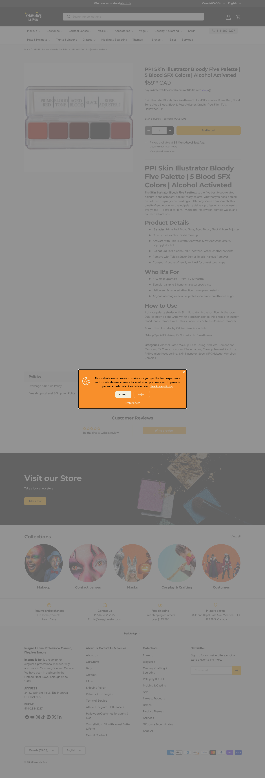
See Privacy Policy (161, 386)
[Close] (184, 372)
